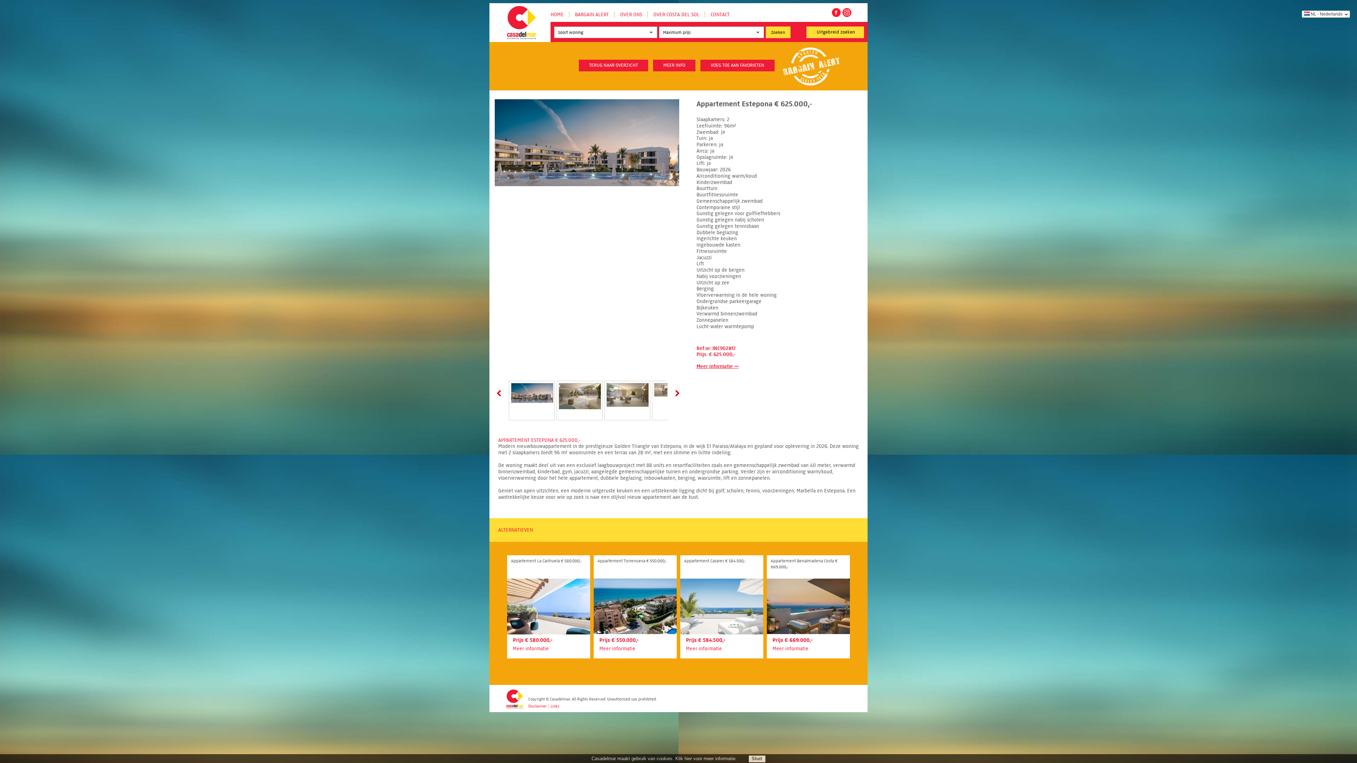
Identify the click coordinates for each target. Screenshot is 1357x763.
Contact (720, 15)
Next (676, 393)
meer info (674, 65)
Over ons (631, 15)
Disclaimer (537, 706)
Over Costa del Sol (676, 15)
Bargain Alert (592, 15)
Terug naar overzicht (613, 65)
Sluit (757, 758)
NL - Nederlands (1327, 14)
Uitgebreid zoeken (836, 32)
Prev (500, 393)
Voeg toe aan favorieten (737, 65)
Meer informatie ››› (718, 366)
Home (557, 15)
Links (555, 706)
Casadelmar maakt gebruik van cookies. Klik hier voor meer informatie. (664, 758)
